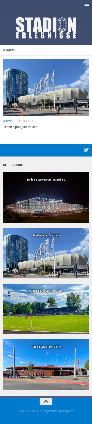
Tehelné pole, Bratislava (20, 127)
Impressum (50, 411)
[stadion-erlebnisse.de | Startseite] (46, 28)
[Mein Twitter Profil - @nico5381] (86, 149)
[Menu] (86, 5)
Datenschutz (66, 411)
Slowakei (8, 121)
